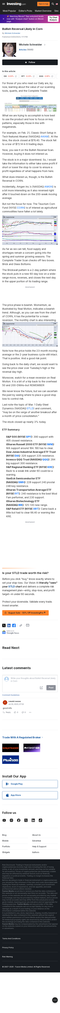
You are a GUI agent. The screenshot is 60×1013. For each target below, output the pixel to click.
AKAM (44, 136)
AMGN (48, 186)
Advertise (36, 841)
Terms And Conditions (11, 938)
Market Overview (43, 11)
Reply (8, 712)
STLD (30, 408)
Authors (35, 852)
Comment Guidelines (11, 695)
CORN (20, 207)
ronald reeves (14, 701)
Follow (32, 62)
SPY (28, 436)
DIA (17, 455)
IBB (20, 504)
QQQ (45, 459)
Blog (4, 835)
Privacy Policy (8, 947)
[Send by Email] (27, 625)
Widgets (6, 852)
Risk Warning (7, 957)
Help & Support (39, 846)
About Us (36, 835)
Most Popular (9, 11)
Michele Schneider (30, 44)
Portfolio (6, 846)
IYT (17, 493)
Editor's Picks (25, 11)
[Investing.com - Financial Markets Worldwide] (16, 4)
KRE (50, 467)
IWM (50, 444)
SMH (21, 482)
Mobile (5, 841)
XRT (36, 508)
